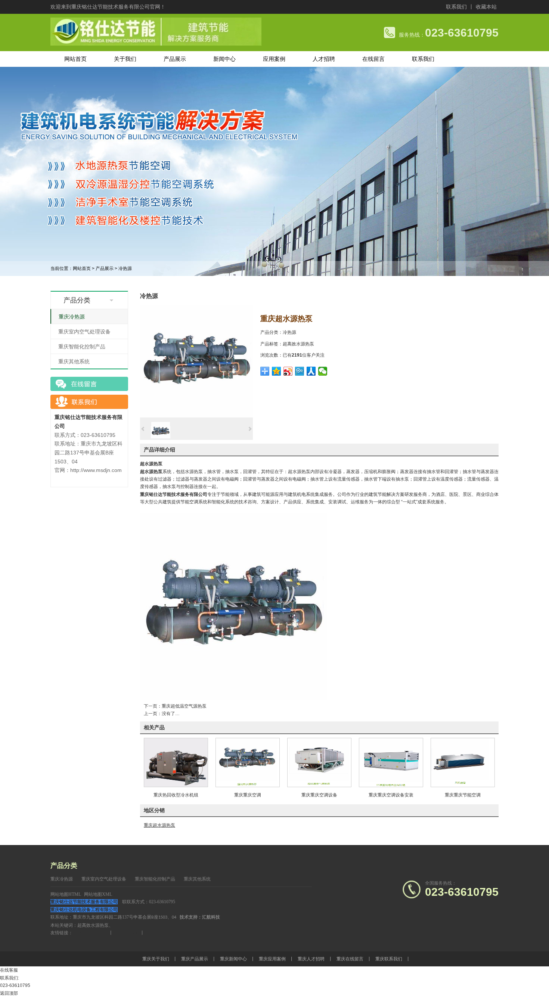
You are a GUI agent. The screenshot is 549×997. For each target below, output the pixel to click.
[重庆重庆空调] (247, 785)
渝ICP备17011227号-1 (242, 917)
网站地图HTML (65, 894)
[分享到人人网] (311, 371)
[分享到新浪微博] (288, 371)
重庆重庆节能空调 (463, 795)
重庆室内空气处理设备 (84, 332)
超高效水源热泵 (298, 344)
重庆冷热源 (72, 317)
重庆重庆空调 (247, 795)
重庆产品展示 (194, 959)
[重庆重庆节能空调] (463, 785)
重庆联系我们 (388, 959)
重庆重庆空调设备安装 (391, 795)
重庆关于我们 (155, 959)
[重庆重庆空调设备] (319, 785)
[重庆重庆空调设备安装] (391, 785)
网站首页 (82, 268)
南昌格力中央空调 (91, 932)
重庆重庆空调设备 (319, 795)
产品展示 (105, 268)
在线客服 (9, 970)
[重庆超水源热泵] (196, 416)
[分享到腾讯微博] (299, 371)
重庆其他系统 (74, 361)
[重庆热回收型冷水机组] (176, 785)
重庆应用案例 (272, 959)
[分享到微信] (323, 371)
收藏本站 (486, 7)
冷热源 (125, 268)
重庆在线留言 (349, 959)
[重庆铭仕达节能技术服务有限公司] (155, 44)
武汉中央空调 (126, 932)
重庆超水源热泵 (159, 825)
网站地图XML (98, 894)
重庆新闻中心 (233, 959)
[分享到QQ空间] (276, 371)
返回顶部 (9, 993)
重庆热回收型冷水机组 (175, 795)
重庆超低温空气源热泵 (184, 706)
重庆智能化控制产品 (81, 347)
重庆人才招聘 (311, 959)
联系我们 (456, 7)
